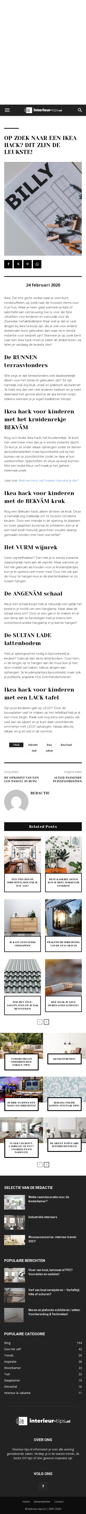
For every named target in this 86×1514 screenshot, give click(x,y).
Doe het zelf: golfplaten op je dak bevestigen (22, 1005)
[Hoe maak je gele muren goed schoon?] (63, 977)
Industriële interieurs (42, 1217)
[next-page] (46, 1022)
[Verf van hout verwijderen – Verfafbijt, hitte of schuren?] (14, 1295)
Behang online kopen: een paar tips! (64, 1104)
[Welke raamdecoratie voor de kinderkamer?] (14, 1202)
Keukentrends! (64, 1058)
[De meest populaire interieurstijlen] (64, 1130)
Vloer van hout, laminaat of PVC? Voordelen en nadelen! (21, 1148)
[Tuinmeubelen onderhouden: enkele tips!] (21, 1046)
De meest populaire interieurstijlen (64, 1145)
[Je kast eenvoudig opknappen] (22, 917)
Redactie (40, 793)
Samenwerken (42, 1501)
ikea (49, 745)
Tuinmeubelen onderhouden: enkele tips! (21, 1061)
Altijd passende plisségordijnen (67, 779)
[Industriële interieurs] (14, 1222)
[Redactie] (16, 802)
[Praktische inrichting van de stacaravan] (63, 917)
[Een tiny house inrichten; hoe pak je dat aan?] (22, 854)
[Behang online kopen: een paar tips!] (64, 1089)
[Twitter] (18, 264)
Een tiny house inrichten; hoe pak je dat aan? (22, 882)
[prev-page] (39, 1022)
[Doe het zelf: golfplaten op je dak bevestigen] (22, 977)
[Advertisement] (43, 7)
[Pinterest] (27, 264)
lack (34, 750)
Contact (58, 1501)
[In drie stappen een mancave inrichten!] (21, 1089)
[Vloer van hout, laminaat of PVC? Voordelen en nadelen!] (21, 1130)
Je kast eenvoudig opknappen (22, 944)
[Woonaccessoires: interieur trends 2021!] (14, 1240)
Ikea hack (66, 745)
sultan (49, 750)
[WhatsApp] (37, 264)
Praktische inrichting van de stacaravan (63, 944)
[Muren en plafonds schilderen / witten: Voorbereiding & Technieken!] (14, 1315)
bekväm (33, 745)
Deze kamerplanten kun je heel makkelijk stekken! (63, 882)
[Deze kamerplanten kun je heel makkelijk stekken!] (63, 854)
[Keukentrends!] (64, 1046)
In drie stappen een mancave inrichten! (21, 1104)
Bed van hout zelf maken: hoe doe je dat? (48, 480)
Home (26, 1501)
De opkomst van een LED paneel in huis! (21, 779)
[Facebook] (8, 264)
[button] (7, 110)
